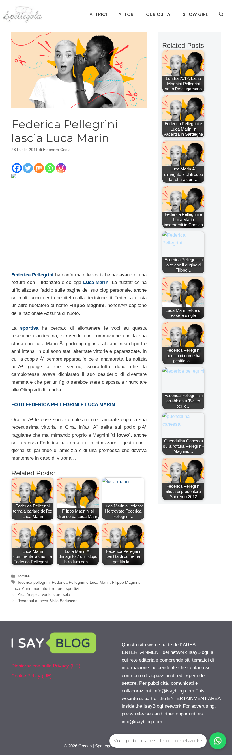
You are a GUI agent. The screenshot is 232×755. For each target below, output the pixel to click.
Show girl (195, 14)
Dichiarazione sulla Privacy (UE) (45, 666)
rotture (24, 576)
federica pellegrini (34, 582)
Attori (126, 14)
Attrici (98, 14)
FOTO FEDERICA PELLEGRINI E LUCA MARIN (63, 404)
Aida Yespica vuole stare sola (44, 594)
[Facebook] (17, 168)
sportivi (72, 588)
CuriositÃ (158, 14)
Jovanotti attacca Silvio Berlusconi (48, 600)
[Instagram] (61, 168)
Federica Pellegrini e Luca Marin (81, 582)
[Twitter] (28, 168)
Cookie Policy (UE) (31, 676)
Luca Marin (96, 282)
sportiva (29, 328)
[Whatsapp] (50, 168)
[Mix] (39, 168)
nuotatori (42, 588)
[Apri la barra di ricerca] (221, 14)
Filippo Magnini (125, 582)
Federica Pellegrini (32, 275)
